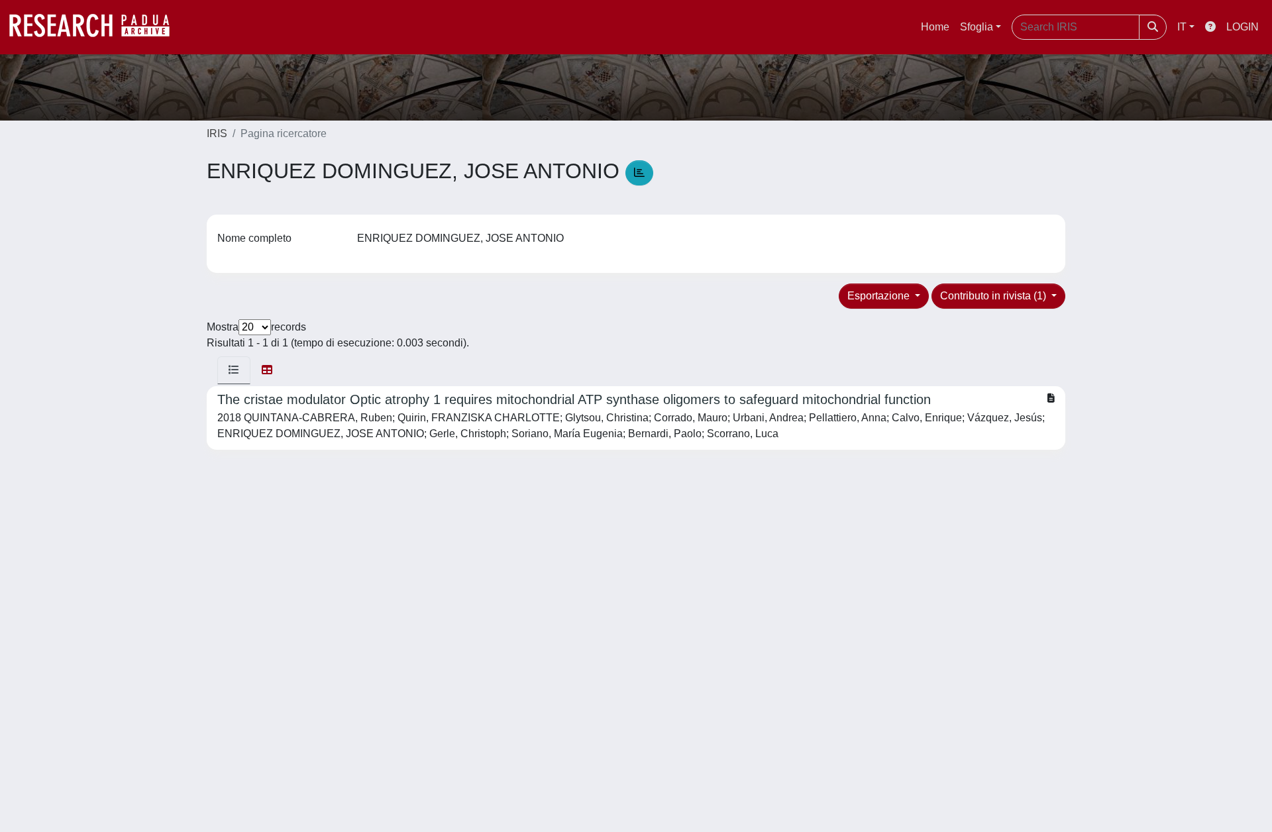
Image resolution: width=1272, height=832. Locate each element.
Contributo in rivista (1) (994, 295)
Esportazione (879, 295)
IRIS (217, 133)
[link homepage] (96, 27)
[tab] (233, 370)
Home (935, 26)
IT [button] (1182, 26)
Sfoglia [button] (976, 26)
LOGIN (1242, 26)
